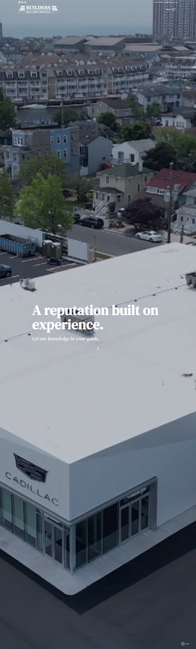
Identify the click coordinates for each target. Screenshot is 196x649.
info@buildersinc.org (170, 2)
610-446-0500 (158, 2)
